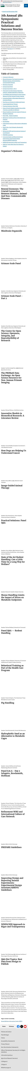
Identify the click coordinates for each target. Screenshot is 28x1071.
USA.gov (3, 1064)
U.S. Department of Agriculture (12, 6)
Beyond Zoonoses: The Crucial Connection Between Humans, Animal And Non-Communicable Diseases (13, 80)
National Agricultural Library (12, 5)
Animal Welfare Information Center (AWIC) (11, 1021)
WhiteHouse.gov (5, 1067)
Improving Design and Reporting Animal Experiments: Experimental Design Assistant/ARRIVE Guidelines (13, 138)
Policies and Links (5, 1032)
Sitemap (11, 1026)
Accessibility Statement (7, 1041)
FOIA (2, 1038)
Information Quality (6, 1055)
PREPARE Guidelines (8, 135)
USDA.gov (3, 1061)
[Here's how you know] (14, 2)
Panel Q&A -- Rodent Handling (10, 115)
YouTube (10, 48)
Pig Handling (6, 121)
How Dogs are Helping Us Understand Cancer (14, 102)
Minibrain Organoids (8, 84)
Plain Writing (4, 1035)
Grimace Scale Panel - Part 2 (10, 88)
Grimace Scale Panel (8, 86)
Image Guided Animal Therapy (10, 104)
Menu (26, 5)
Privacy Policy (4, 1044)
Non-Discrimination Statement (9, 1047)
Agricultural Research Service (8, 1058)
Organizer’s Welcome (8, 77)
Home (4, 1026)
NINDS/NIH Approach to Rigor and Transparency (15, 142)
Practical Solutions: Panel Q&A (10, 106)
